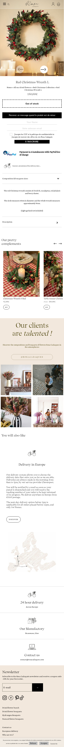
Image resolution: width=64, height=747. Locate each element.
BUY (6, 307)
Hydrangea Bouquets (11, 715)
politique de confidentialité (42, 134)
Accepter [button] (44, 743)
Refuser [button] (33, 743)
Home (9, 87)
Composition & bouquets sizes (15, 178)
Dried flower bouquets (12, 711)
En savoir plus (53, 743)
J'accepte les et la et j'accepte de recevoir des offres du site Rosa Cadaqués (33, 135)
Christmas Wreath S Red (14, 298)
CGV (25, 134)
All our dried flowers (22, 87)
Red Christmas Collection (43, 87)
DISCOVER (13, 519)
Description (7, 222)
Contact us (6, 727)
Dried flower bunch (10, 707)
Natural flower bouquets (12, 719)
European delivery (10, 731)
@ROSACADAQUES (32, 357)
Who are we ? (8, 735)
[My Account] (53, 4)
